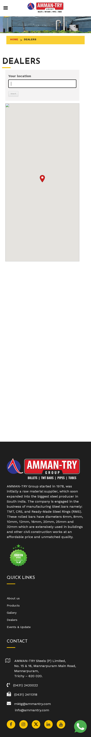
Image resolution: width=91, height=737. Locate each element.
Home (14, 39)
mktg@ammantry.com (32, 704)
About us (13, 598)
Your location (19, 76)
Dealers (12, 619)
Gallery (12, 612)
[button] (42, 178)
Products (13, 605)
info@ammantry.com (32, 710)
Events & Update (19, 627)
